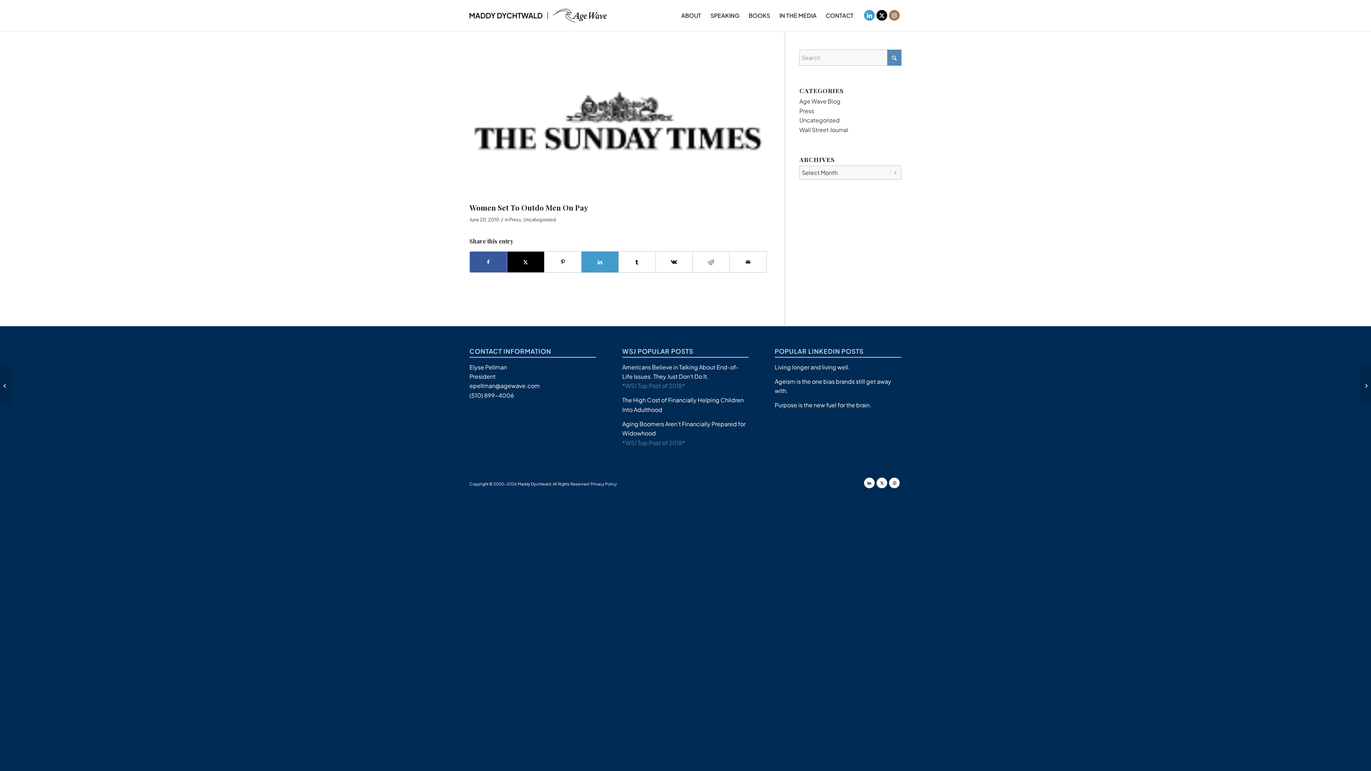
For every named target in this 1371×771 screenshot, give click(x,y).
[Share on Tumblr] (637, 262)
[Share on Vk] (674, 262)
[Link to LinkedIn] (869, 15)
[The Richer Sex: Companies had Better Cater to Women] (1365, 385)
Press (515, 219)
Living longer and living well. (812, 367)
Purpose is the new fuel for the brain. (823, 405)
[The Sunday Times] (618, 124)
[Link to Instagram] (894, 15)
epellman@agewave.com (504, 385)
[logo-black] (538, 15)
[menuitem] (691, 15)
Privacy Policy (604, 484)
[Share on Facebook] (488, 262)
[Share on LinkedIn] (600, 262)
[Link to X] (882, 15)
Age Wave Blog (819, 101)
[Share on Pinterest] (562, 262)
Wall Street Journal (823, 129)
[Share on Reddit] (711, 262)
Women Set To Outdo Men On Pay (528, 207)
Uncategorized (539, 219)
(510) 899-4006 (491, 395)
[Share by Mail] (748, 262)
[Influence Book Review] (5, 385)
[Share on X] (525, 262)
